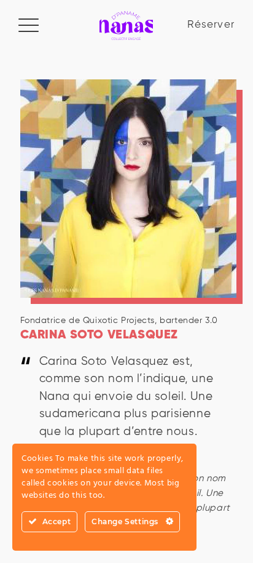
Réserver (211, 25)
